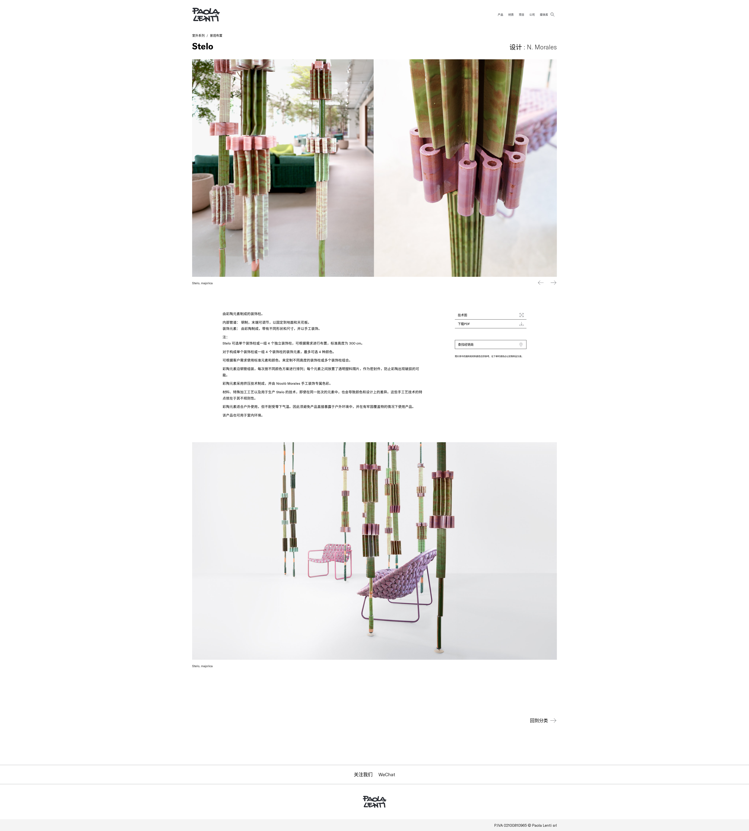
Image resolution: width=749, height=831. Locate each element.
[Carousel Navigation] (547, 282)
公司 (532, 14)
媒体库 (544, 14)
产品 (500, 14)
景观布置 (216, 35)
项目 (521, 14)
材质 (511, 14)
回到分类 (539, 720)
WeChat (386, 774)
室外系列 (198, 35)
